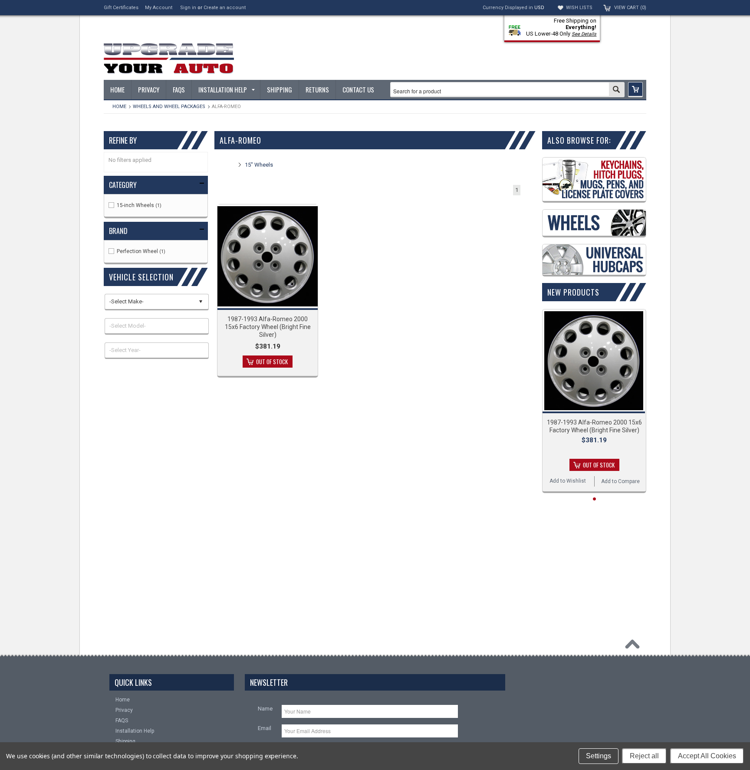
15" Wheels (259, 164)
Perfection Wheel (140, 251)
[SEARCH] (616, 90)
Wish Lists (579, 7)
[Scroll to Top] (634, 646)
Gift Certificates (121, 7)
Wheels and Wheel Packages (169, 106)
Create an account (225, 7)
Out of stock (272, 361)
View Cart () (630, 7)
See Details (584, 34)
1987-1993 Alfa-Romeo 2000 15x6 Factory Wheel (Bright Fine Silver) (268, 327)
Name (265, 708)
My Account (158, 7)
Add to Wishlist (567, 481)
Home (119, 106)
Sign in (188, 7)
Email (264, 728)
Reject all (644, 756)
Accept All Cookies (707, 756)
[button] (635, 89)
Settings (598, 756)
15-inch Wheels (138, 205)
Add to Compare (620, 481)
